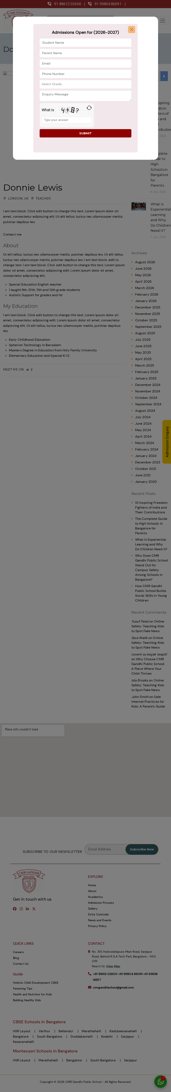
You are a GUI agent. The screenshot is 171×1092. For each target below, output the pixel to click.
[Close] (131, 29)
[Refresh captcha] (89, 107)
